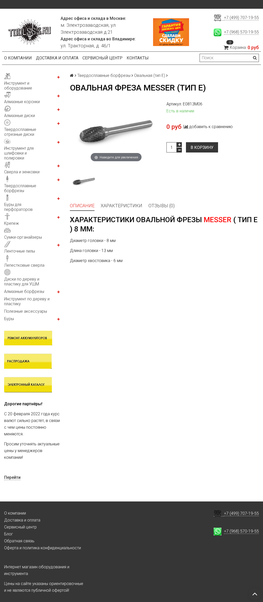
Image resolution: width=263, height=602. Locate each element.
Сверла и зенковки (22, 171)
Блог (8, 534)
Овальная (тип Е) (149, 75)
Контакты (138, 58)
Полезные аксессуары (25, 311)
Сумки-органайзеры (23, 237)
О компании (18, 58)
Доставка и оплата (57, 58)
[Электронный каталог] (28, 384)
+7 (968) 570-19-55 (241, 32)
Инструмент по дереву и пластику (27, 301)
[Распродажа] (28, 360)
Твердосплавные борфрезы (20, 188)
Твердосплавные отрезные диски (20, 132)
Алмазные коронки (22, 101)
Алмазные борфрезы (24, 291)
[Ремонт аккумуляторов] (28, 337)
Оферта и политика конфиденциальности (42, 547)
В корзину (202, 147)
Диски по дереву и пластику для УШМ (21, 281)
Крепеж (11, 223)
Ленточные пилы (19, 251)
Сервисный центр (102, 58)
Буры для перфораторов (18, 207)
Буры (9, 318)
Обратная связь (19, 540)
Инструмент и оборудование (18, 86)
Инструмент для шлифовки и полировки (19, 153)
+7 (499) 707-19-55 (241, 17)
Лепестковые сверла (24, 265)
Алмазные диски (19, 115)
